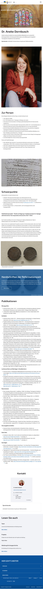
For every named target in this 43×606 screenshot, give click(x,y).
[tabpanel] (21, 16)
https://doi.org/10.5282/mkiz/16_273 (24, 325)
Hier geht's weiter (10, 561)
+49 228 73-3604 (18, 492)
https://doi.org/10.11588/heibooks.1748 (11, 386)
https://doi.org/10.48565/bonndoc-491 (22, 320)
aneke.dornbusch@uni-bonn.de (20, 490)
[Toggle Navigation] (40, 2)
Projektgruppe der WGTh (28, 202)
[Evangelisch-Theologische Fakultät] (6, 2)
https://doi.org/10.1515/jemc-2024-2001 (23, 349)
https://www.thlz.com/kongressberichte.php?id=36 (25, 451)
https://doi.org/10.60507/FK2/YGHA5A (11, 436)
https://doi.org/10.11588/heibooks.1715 (12, 384)
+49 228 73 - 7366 (11, 581)
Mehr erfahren (4, 529)
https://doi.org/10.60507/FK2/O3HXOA (11, 440)
